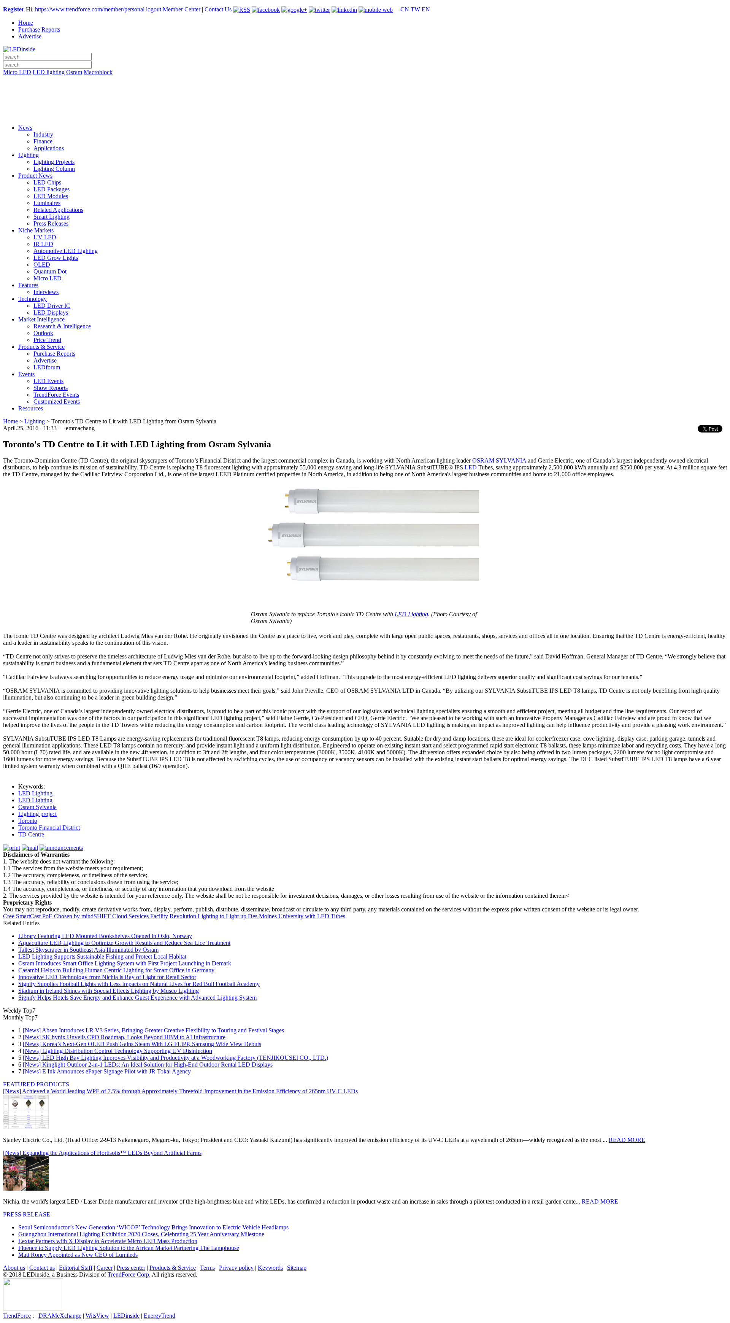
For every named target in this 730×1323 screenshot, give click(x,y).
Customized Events (56, 401)
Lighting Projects (54, 162)
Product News (35, 175)
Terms (207, 1267)
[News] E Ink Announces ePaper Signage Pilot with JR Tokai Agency (107, 1071)
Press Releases (50, 223)
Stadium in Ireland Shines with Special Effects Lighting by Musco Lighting (108, 990)
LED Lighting (411, 614)
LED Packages (51, 189)
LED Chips (47, 182)
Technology (32, 299)
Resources (30, 408)
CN (404, 9)
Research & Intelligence (62, 326)
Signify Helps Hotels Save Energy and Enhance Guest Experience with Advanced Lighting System (137, 997)
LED (471, 467)
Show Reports (50, 388)
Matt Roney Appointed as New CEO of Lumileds (78, 1254)
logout (153, 9)
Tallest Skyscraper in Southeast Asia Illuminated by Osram (88, 949)
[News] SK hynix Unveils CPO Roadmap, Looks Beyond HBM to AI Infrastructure (124, 1037)
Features (28, 285)
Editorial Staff (75, 1267)
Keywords (270, 1267)
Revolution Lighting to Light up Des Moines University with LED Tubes (257, 916)
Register (13, 9)
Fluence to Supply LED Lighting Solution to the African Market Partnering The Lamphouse (128, 1248)
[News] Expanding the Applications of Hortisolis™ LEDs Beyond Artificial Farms (102, 1153)
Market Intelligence (41, 319)
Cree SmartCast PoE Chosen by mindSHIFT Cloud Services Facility (85, 916)
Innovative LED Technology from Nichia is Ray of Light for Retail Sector (107, 977)
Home (25, 22)
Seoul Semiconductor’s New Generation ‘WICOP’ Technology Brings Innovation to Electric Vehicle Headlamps (153, 1227)
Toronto (27, 820)
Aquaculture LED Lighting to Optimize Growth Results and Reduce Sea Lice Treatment (124, 943)
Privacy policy (236, 1267)
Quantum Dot (50, 271)
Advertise (29, 36)
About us (14, 1267)
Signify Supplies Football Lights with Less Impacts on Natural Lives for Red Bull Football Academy (139, 984)
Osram (74, 72)
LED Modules (50, 196)
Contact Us (218, 9)
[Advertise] (365, 91)
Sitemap (296, 1267)
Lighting (28, 155)
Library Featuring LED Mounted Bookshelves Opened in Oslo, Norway (105, 936)
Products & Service (41, 346)
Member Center (181, 9)
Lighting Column (54, 168)
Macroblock (98, 72)
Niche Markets (36, 230)
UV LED (44, 237)
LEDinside (126, 1315)
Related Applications (58, 210)
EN (426, 9)
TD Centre (31, 834)
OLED (41, 264)
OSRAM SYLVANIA (499, 460)
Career (105, 1267)
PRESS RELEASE (26, 1214)
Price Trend (47, 340)
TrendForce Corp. (129, 1274)
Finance (42, 141)
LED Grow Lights (55, 257)
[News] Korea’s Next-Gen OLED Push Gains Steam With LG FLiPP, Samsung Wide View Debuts (142, 1044)
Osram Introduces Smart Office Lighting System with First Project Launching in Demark (124, 963)
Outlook (43, 333)
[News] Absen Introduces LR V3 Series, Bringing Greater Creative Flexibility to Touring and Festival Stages (153, 1030)
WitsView (97, 1315)
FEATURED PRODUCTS (36, 1084)
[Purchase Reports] (365, 81)
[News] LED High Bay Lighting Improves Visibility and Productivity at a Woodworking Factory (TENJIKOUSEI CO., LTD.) (175, 1057)
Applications (48, 148)
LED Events (48, 381)
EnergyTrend (159, 1315)
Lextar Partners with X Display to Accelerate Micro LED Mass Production (107, 1241)
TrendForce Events (56, 394)
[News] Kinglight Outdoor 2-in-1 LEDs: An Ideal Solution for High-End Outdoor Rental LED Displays (148, 1064)
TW (415, 9)
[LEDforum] (365, 113)
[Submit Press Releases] (365, 102)
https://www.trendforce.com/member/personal (89, 9)
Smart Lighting (51, 216)
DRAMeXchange (59, 1315)
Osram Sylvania (37, 807)
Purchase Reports (39, 29)
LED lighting (49, 72)
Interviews (46, 292)
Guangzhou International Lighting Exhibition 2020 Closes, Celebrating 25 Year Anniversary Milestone (141, 1234)
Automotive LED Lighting (65, 251)
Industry (43, 134)
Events (26, 374)
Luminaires (46, 203)
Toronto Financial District (49, 827)
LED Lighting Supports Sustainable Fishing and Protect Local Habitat (102, 956)
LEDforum (46, 367)
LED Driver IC (51, 305)
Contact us (42, 1267)
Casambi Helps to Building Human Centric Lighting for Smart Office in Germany (116, 970)
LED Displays (50, 312)
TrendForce (17, 1315)
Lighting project (37, 814)
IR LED (43, 244)
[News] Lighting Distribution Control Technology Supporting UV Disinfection (117, 1051)
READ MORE (627, 1140)
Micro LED (17, 72)
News (25, 127)
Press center (131, 1267)
